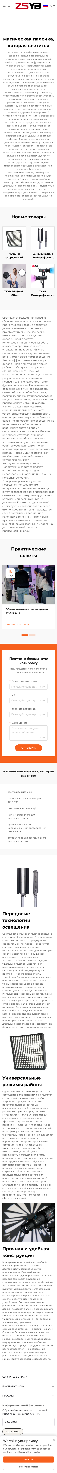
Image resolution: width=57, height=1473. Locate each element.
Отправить (28, 747)
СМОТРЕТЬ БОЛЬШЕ (17, 624)
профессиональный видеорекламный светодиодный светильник (27, 828)
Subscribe (12, 1431)
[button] (25, 635)
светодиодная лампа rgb (22, 808)
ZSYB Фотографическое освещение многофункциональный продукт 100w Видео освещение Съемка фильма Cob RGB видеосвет (43, 293)
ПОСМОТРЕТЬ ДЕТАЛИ (14, 238)
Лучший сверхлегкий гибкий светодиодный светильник (14, 255)
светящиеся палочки (20, 791)
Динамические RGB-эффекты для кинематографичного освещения (43, 255)
